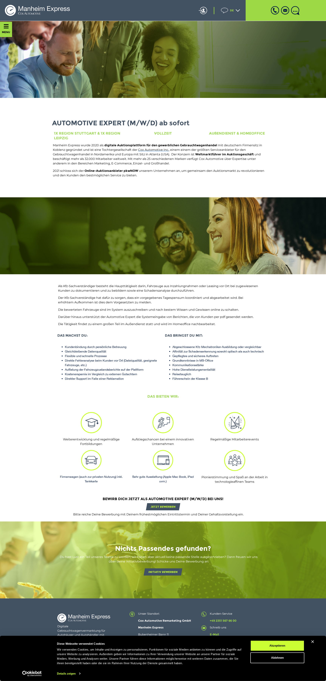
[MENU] (6, 26)
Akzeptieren (277, 645)
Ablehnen (277, 657)
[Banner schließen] (312, 641)
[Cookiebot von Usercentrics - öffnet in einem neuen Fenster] (31, 673)
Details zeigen (66, 673)
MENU (6, 32)
